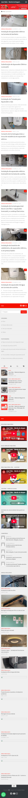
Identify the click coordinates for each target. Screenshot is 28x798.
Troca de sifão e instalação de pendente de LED (14, 354)
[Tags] (23, 366)
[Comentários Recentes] (17, 366)
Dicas (4, 321)
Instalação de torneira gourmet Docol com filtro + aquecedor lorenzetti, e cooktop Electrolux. (12, 208)
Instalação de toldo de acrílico (8, 590)
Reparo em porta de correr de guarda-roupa (13, 342)
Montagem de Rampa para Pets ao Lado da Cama (13, 610)
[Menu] (26, 2)
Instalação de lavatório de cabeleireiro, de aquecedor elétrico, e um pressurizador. (14, 248)
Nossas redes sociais (7, 325)
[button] (3, 794)
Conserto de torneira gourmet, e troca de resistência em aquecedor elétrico (13, 136)
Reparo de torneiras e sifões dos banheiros (13, 358)
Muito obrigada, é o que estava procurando (16, 552)
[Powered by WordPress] (9, 790)
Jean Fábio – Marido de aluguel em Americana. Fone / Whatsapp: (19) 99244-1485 (16, 408)
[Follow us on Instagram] (26, 306)
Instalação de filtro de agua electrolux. (10, 672)
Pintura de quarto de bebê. (7, 630)
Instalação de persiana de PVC (10, 345)
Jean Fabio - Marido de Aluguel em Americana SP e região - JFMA (11, 2)
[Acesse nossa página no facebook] (21, 306)
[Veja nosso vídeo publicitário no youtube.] (23, 306)
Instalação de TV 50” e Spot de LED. (9, 755)
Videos (4, 332)
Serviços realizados (6, 29)
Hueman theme (21, 790)
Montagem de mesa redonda (8, 714)
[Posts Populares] (11, 366)
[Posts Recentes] (4, 366)
